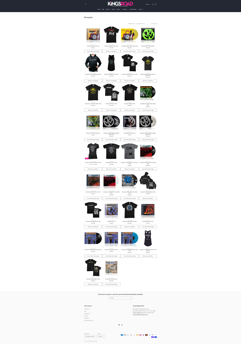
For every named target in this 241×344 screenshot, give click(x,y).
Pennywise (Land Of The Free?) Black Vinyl (148, 163)
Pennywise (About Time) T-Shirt (111, 46)
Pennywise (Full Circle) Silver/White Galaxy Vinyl (148, 134)
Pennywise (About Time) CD (93, 46)
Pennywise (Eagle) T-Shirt (129, 103)
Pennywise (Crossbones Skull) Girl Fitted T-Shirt (147, 75)
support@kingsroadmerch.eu (140, 314)
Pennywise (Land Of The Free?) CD (93, 192)
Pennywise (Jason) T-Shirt (111, 162)
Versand (86, 315)
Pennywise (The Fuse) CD (147, 221)
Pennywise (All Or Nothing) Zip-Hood (93, 74)
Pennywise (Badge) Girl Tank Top (111, 74)
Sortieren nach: (131, 23)
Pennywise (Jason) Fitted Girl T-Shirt (93, 162)
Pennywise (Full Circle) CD (129, 133)
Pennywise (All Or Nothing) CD (148, 46)
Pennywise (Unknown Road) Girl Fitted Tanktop (147, 250)
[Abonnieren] (130, 298)
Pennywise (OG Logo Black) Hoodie (148, 192)
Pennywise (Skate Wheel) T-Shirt (129, 221)
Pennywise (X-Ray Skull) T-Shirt (93, 279)
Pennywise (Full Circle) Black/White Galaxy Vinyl (111, 134)
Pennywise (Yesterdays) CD (111, 279)
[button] (85, 4)
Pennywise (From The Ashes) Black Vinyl (148, 104)
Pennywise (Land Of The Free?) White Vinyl (111, 192)
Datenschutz (87, 313)
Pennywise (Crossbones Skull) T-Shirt (93, 103)
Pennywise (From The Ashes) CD (93, 133)
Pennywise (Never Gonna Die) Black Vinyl (129, 192)
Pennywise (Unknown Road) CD (111, 249)
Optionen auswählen (111, 51)
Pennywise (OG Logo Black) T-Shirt (93, 221)
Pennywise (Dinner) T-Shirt (111, 103)
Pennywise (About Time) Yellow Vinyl (129, 46)
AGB (85, 311)
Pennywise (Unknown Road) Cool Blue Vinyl (129, 250)
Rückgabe (86, 318)
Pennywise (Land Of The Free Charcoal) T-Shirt (129, 163)
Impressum (87, 309)
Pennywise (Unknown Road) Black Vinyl (93, 249)
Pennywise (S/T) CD (111, 221)
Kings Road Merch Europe (92, 341)
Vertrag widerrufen (88, 320)
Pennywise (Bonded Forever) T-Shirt (130, 74)
